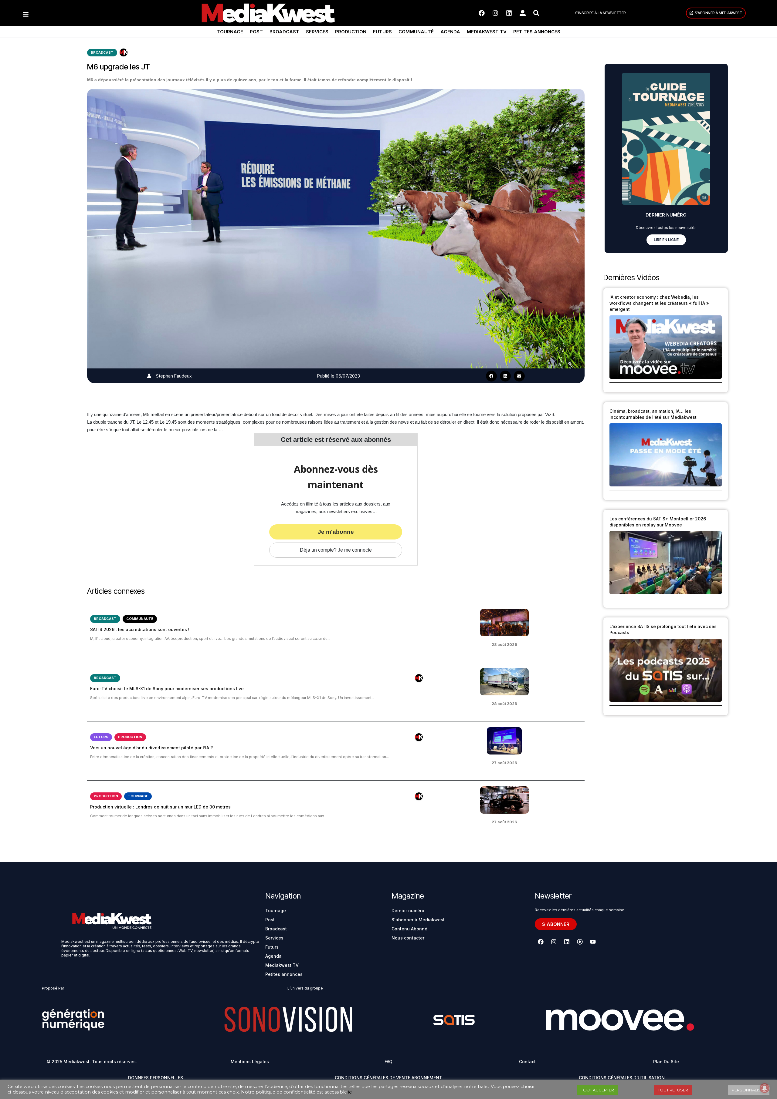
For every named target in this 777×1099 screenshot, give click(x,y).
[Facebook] (482, 13)
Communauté (416, 32)
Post (256, 32)
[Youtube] (593, 942)
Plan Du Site (666, 1061)
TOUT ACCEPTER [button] (597, 1089)
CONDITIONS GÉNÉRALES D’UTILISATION (622, 1077)
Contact (527, 1061)
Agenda (450, 32)
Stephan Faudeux (174, 376)
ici (350, 1092)
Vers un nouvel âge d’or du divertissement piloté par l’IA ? (151, 747)
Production (350, 32)
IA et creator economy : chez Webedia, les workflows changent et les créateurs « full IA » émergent (659, 303)
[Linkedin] (509, 13)
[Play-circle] (579, 942)
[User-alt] (523, 13)
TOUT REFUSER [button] (673, 1089)
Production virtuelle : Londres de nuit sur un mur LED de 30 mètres (160, 806)
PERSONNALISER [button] (749, 1089)
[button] (491, 376)
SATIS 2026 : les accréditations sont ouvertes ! (139, 629)
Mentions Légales (250, 1061)
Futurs (382, 32)
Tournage (230, 32)
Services (317, 32)
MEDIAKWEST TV (487, 32)
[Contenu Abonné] (123, 52)
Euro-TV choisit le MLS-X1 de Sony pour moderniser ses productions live (167, 688)
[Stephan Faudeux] (149, 376)
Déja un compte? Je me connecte (336, 550)
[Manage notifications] (764, 1088)
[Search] (536, 13)
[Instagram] (495, 13)
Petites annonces (536, 32)
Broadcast (284, 32)
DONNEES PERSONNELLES (155, 1077)
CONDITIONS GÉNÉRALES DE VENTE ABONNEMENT (388, 1077)
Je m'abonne (336, 532)
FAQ (388, 1061)
